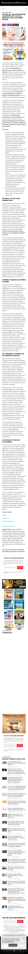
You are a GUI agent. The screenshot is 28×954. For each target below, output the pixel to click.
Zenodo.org (5, 518)
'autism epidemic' (16, 529)
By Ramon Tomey (16, 826)
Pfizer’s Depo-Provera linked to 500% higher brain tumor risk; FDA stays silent (16, 868)
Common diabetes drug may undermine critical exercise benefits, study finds (17, 763)
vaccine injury (6, 544)
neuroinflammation (16, 538)
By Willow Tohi (15, 840)
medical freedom (14, 536)
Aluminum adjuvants (8, 531)
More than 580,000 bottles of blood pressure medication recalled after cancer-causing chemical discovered (17, 861)
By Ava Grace (15, 766)
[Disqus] (14, 654)
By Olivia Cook (16, 910)
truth (21, 542)
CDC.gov (4, 515)
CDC (23, 531)
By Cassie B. (15, 818)
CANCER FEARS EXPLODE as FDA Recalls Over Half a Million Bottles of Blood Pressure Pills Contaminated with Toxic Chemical (16, 891)
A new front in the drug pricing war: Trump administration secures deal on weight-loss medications (16, 845)
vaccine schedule (16, 544)
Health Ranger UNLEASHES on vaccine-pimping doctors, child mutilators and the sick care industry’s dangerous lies (15, 780)
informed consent (12, 535)
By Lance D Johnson (17, 774)
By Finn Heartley (16, 856)
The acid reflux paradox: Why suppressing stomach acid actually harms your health (16, 838)
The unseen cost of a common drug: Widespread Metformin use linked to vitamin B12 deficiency (17, 802)
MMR (9, 538)
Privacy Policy (10, 942)
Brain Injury (17, 531)
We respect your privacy (20, 929)
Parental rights (6, 540)
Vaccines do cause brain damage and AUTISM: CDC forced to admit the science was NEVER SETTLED (17, 795)
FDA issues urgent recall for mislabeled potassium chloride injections (15, 876)
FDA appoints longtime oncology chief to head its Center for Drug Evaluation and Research (16, 823)
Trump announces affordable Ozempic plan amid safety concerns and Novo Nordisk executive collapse (16, 853)
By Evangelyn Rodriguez (17, 811)
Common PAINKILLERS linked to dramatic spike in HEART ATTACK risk (17, 809)
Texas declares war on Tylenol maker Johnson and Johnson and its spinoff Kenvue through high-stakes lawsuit (17, 899)
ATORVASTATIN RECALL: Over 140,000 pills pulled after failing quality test (16, 908)
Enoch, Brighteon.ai (7, 521)
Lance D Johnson (12, 22)
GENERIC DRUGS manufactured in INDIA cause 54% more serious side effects (16, 830)
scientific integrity (14, 542)
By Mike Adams (16, 783)
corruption (5, 533)
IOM (19, 535)
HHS (5, 535)
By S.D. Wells (15, 894)
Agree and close (12, 945)
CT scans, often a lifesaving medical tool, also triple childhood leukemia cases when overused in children (17, 788)
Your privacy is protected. (8, 572)
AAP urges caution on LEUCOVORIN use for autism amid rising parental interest (16, 883)
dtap (17, 533)
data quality (12, 533)
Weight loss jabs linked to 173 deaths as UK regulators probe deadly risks (15, 816)
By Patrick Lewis (16, 886)
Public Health (15, 540)
